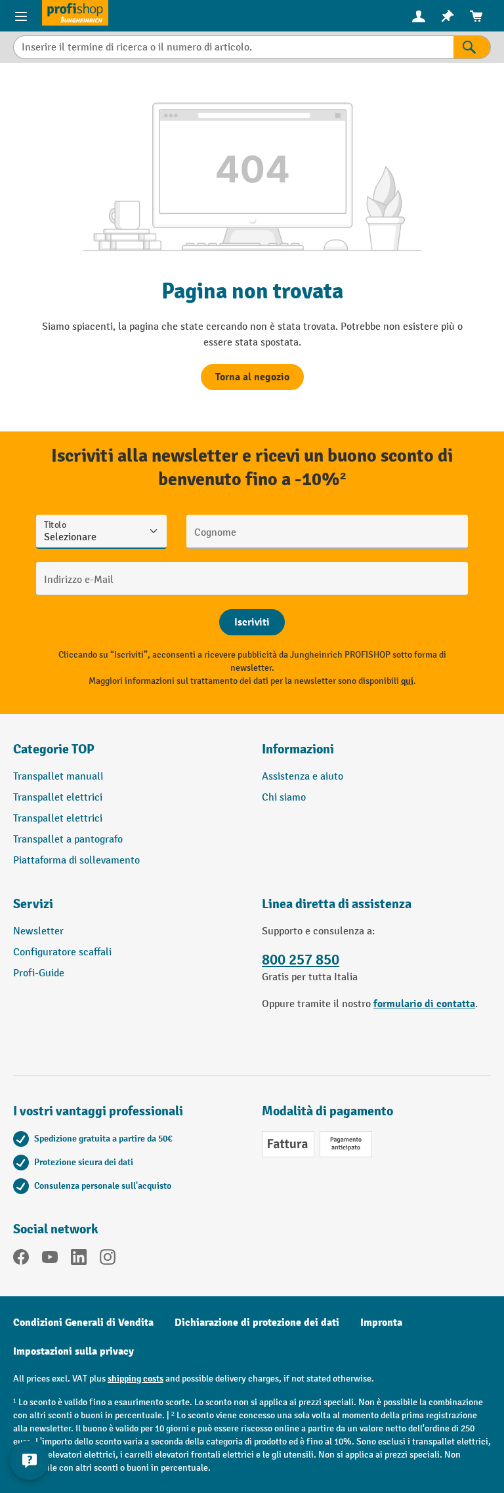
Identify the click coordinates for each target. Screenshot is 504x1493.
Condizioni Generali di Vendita (83, 1322)
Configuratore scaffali (62, 952)
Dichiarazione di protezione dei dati (257, 1322)
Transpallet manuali (58, 776)
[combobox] (233, 47)
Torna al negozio (252, 377)
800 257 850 (300, 960)
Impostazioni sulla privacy (73, 1351)
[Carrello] (476, 16)
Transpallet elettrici (57, 797)
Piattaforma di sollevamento (76, 860)
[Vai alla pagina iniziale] (75, 13)
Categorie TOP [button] (53, 749)
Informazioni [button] (298, 749)
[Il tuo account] (418, 15)
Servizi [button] (33, 904)
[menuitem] (418, 16)
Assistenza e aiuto (302, 776)
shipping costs (135, 1378)
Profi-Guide (38, 973)
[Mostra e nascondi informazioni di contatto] (29, 1460)
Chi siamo (284, 797)
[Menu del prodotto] (21, 15)
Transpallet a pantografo (68, 839)
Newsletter (38, 931)
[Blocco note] (447, 16)
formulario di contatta (424, 1003)
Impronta (381, 1322)
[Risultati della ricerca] (472, 47)
